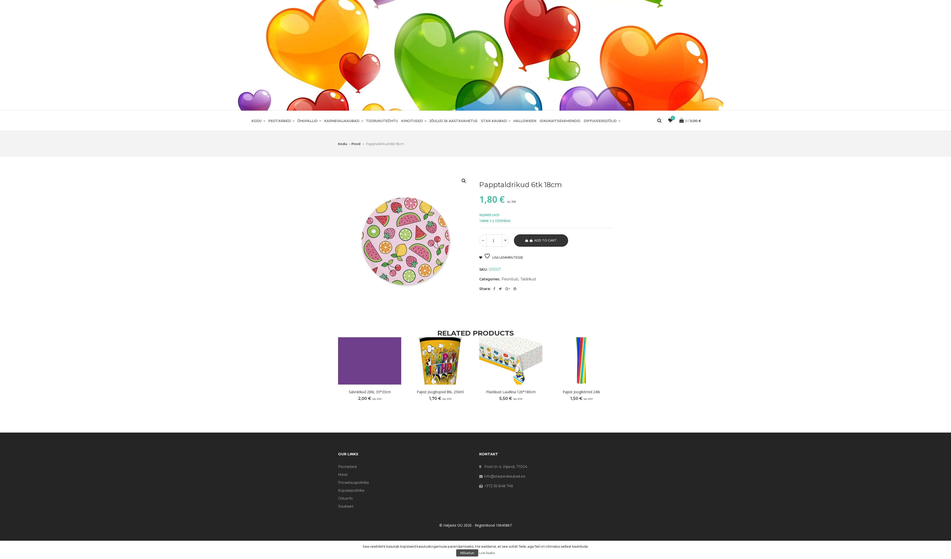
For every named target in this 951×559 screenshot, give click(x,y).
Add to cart (545, 240)
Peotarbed (279, 121)
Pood (356, 144)
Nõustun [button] (467, 553)
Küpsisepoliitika (351, 490)
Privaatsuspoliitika (353, 482)
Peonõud (510, 279)
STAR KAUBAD (494, 121)
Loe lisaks (487, 553)
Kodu (256, 121)
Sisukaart (346, 506)
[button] (463, 180)
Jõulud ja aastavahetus (453, 121)
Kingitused (412, 121)
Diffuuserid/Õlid (600, 121)
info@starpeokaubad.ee (504, 476)
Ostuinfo (345, 498)
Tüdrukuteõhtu (382, 121)
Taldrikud (528, 279)
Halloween (524, 121)
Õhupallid (307, 121)
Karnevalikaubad (341, 121)
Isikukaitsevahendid (560, 121)
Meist (343, 474)
